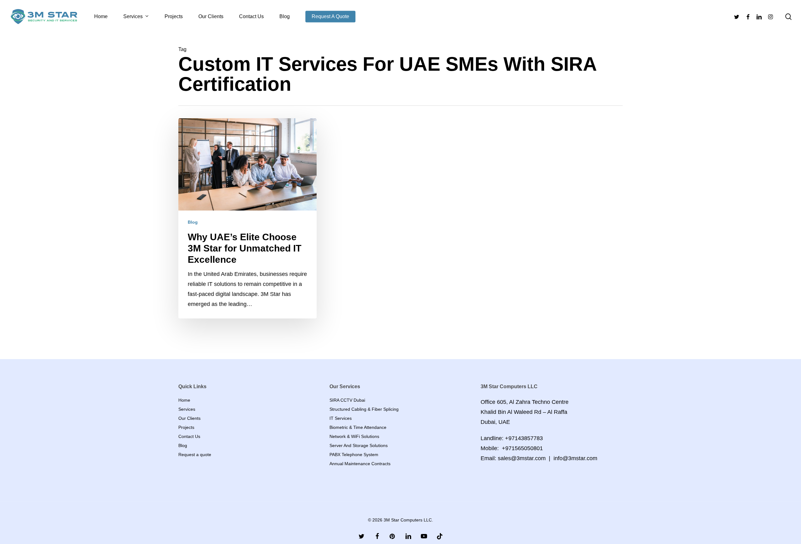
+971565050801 (522, 448)
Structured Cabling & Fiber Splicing (364, 409)
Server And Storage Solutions (358, 445)
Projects (186, 427)
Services (186, 409)
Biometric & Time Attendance (357, 427)
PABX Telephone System (353, 454)
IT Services (340, 418)
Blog (193, 222)
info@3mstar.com (575, 458)
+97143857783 (524, 438)
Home (184, 400)
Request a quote (194, 454)
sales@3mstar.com (522, 458)
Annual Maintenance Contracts (359, 463)
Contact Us (189, 436)
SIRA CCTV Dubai (347, 400)
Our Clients (189, 418)
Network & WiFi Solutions (354, 436)
